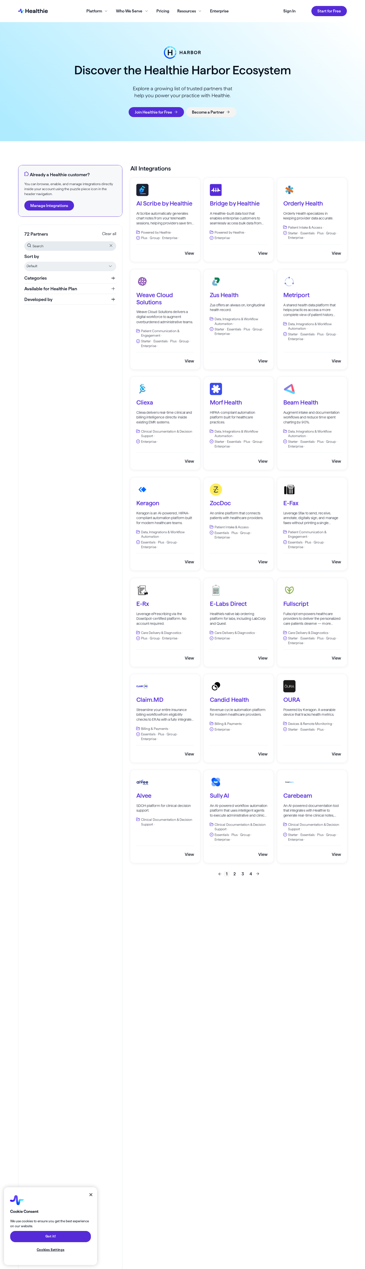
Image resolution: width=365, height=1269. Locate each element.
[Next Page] (258, 874)
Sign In (289, 11)
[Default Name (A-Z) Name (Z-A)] (70, 266)
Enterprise (219, 11)
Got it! (50, 1236)
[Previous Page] (220, 874)
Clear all (109, 233)
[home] (33, 10)
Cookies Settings (51, 1250)
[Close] (90, 1194)
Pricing (162, 11)
